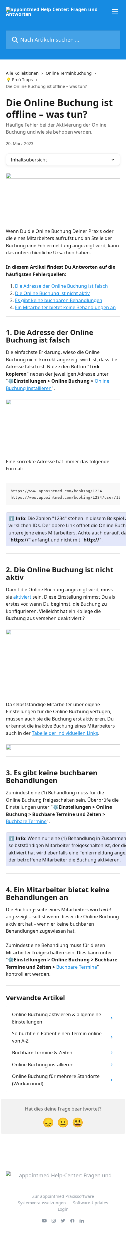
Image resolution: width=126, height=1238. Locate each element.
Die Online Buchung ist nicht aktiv (52, 293)
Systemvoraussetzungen (42, 1202)
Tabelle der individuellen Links (65, 733)
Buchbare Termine (26, 821)
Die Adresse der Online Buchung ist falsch (61, 286)
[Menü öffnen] (115, 11)
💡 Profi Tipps (19, 79)
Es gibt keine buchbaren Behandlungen (58, 300)
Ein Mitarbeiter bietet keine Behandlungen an (65, 307)
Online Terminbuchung (69, 73)
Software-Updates (90, 1202)
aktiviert (22, 597)
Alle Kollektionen (22, 73)
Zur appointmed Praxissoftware (63, 1196)
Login (63, 1209)
